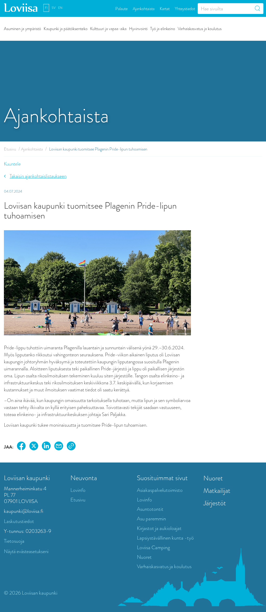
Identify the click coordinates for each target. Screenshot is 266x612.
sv (54, 7)
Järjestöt (214, 503)
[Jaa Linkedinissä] (46, 446)
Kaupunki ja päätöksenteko (66, 28)
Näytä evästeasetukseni (26, 551)
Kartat (165, 8)
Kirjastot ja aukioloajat (159, 528)
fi (46, 7)
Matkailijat (216, 490)
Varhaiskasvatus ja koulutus (200, 28)
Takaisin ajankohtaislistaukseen (38, 176)
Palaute (121, 8)
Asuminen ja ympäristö (22, 28)
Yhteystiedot (185, 8)
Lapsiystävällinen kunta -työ (165, 538)
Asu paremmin (151, 518)
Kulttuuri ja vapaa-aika (108, 28)
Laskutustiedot (19, 521)
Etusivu (10, 149)
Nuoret (144, 557)
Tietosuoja (14, 541)
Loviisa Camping (153, 547)
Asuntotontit (150, 509)
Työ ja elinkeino (162, 28)
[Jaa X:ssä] (34, 446)
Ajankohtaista (144, 8)
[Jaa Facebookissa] (21, 446)
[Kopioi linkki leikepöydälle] (71, 446)
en (60, 7)
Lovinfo (77, 490)
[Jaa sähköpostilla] (58, 446)
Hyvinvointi (138, 28)
